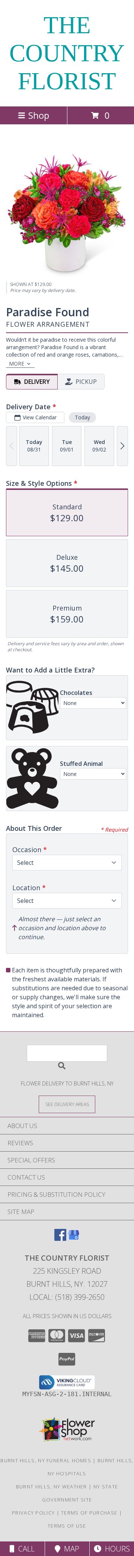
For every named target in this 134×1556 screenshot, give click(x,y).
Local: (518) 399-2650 (67, 1297)
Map (69, 1549)
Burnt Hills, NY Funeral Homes (45, 1460)
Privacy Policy (33, 1512)
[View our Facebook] (60, 1238)
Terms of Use (67, 1525)
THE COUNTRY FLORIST (67, 53)
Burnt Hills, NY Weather (51, 1486)
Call (25, 1549)
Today (82, 417)
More (16, 363)
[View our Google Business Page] (74, 1238)
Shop (38, 115)
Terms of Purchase (89, 1512)
